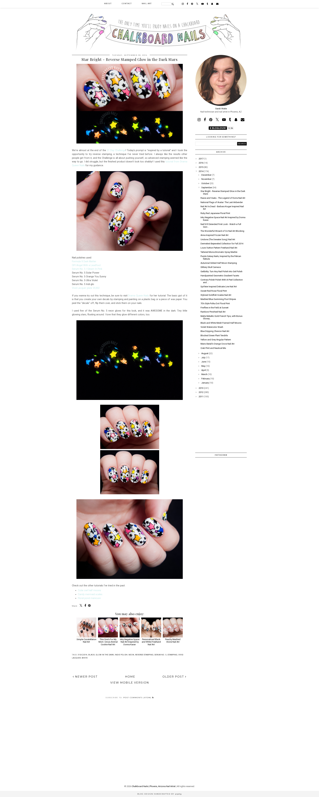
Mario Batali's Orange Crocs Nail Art (217, 344)
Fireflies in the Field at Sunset (214, 307)
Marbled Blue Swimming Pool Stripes (218, 299)
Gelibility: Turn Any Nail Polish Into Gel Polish (221, 271)
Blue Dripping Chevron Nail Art (215, 331)
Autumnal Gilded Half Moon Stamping (219, 263)
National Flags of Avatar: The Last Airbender (222, 202)
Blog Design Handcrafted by (159, 794)
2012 (201, 392)
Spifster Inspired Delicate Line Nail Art (219, 286)
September (206, 187)
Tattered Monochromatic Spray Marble (219, 252)
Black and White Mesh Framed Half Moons (221, 323)
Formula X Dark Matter (84, 261)
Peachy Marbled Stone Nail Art (172, 640)
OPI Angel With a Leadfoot (86, 265)
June (203, 361)
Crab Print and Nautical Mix (213, 348)
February (205, 378)
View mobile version (129, 682)
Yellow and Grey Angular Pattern (216, 339)
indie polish (121, 655)
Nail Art (147, 3)
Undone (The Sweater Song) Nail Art (218, 239)
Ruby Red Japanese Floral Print (215, 213)
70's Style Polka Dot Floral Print (215, 303)
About (108, 3)
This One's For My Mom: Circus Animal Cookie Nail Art (108, 642)
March (204, 374)
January (205, 382)
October (205, 183)
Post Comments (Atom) (137, 697)
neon (131, 655)
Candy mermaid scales (90, 594)
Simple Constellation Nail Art (86, 640)
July (203, 357)
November (206, 179)
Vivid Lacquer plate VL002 (86, 288)
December (206, 175)
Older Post (173, 676)
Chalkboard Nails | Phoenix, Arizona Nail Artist (153, 786)
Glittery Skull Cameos (211, 267)
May (203, 366)
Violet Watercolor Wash (212, 327)
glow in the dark (105, 655)
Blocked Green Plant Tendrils (214, 335)
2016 (201, 163)
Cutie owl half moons (89, 590)
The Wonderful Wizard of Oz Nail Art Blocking (222, 231)
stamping (172, 655)
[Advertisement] (221, 423)
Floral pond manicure (89, 598)
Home (130, 676)
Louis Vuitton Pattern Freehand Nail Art (219, 247)
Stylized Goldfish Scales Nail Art (216, 295)
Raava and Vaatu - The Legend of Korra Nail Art (223, 198)
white (85, 658)
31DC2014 (82, 655)
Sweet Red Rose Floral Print (214, 291)
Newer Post (86, 676)
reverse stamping (144, 655)
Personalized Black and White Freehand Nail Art (151, 642)
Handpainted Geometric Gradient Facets (220, 275)
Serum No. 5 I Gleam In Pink (87, 269)
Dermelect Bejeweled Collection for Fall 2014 (222, 243)
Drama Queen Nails (138, 295)
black (91, 655)
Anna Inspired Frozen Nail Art (214, 235)
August (204, 353)
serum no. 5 (161, 655)
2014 (201, 171)
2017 (201, 158)
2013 (201, 388)
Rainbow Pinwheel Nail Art (213, 312)
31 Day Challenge (116, 150)
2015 (201, 167)
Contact (127, 3)
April (203, 370)
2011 (201, 396)
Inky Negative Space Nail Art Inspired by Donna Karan (129, 642)
